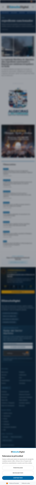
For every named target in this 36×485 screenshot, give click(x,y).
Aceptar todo (18, 478)
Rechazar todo (18, 473)
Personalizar (18, 468)
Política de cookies (26, 483)
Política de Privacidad (14, 483)
